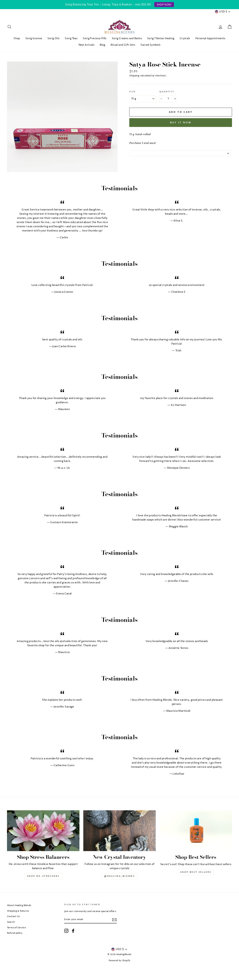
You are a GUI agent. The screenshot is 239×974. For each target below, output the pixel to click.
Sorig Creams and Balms (127, 38)
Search (11, 922)
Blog (102, 45)
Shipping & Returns (18, 911)
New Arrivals (87, 45)
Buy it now (180, 122)
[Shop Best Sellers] (196, 830)
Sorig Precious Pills (95, 38)
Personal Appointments (210, 38)
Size (132, 91)
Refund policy (14, 933)
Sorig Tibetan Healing (160, 38)
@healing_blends (119, 876)
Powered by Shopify (120, 960)
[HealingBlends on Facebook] (73, 931)
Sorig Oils (53, 38)
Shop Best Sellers (195, 872)
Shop (16, 38)
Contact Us (13, 916)
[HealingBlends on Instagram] (66, 931)
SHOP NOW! (164, 4)
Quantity (166, 91)
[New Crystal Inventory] (119, 830)
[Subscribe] (114, 920)
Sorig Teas (71, 38)
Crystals (185, 38)
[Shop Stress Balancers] (43, 830)
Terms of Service (16, 927)
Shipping (134, 75)
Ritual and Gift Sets (123, 45)
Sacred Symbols (150, 45)
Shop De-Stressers (43, 876)
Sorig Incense (33, 38)
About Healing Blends (19, 905)
